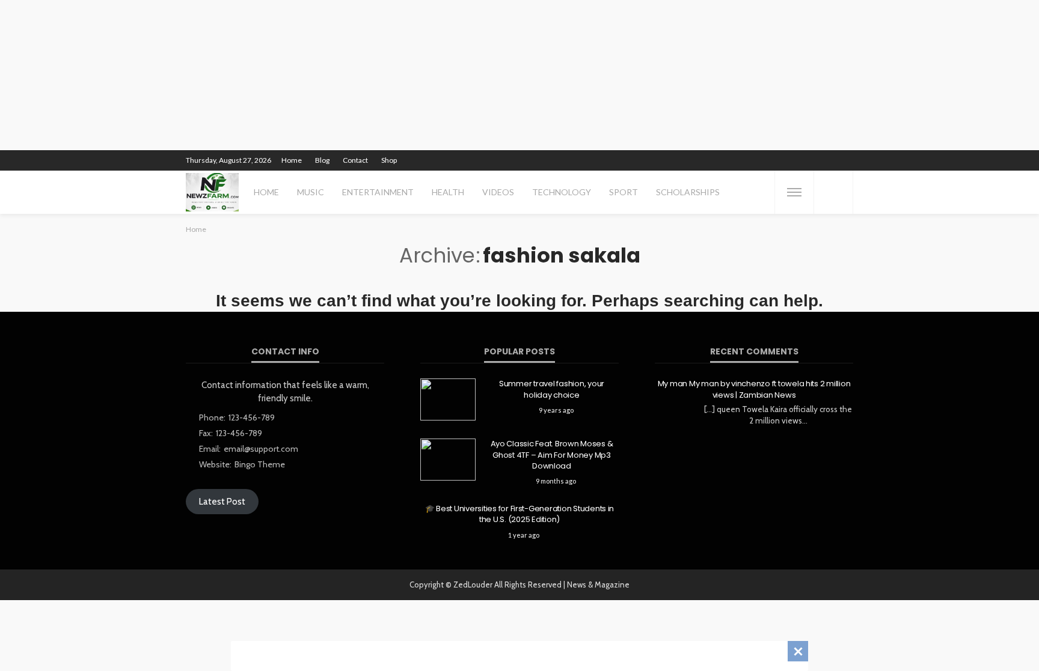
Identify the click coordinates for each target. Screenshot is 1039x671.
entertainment (378, 192)
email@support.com (261, 448)
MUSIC (310, 192)
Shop (389, 160)
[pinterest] (767, 160)
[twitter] (751, 160)
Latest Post (222, 501)
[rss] (845, 160)
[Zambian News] (212, 192)
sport (623, 192)
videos (498, 192)
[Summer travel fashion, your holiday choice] (448, 399)
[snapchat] (798, 160)
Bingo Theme (259, 464)
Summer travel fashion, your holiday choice (551, 389)
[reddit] (814, 160)
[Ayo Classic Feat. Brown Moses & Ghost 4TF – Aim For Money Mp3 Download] (448, 460)
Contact (355, 160)
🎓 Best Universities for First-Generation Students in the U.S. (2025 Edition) (519, 514)
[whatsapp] (830, 160)
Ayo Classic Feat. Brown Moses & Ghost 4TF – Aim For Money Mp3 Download (552, 455)
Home (291, 160)
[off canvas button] (794, 192)
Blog (322, 160)
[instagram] (783, 160)
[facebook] (736, 160)
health (448, 192)
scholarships (688, 192)
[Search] (833, 192)
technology (561, 192)
